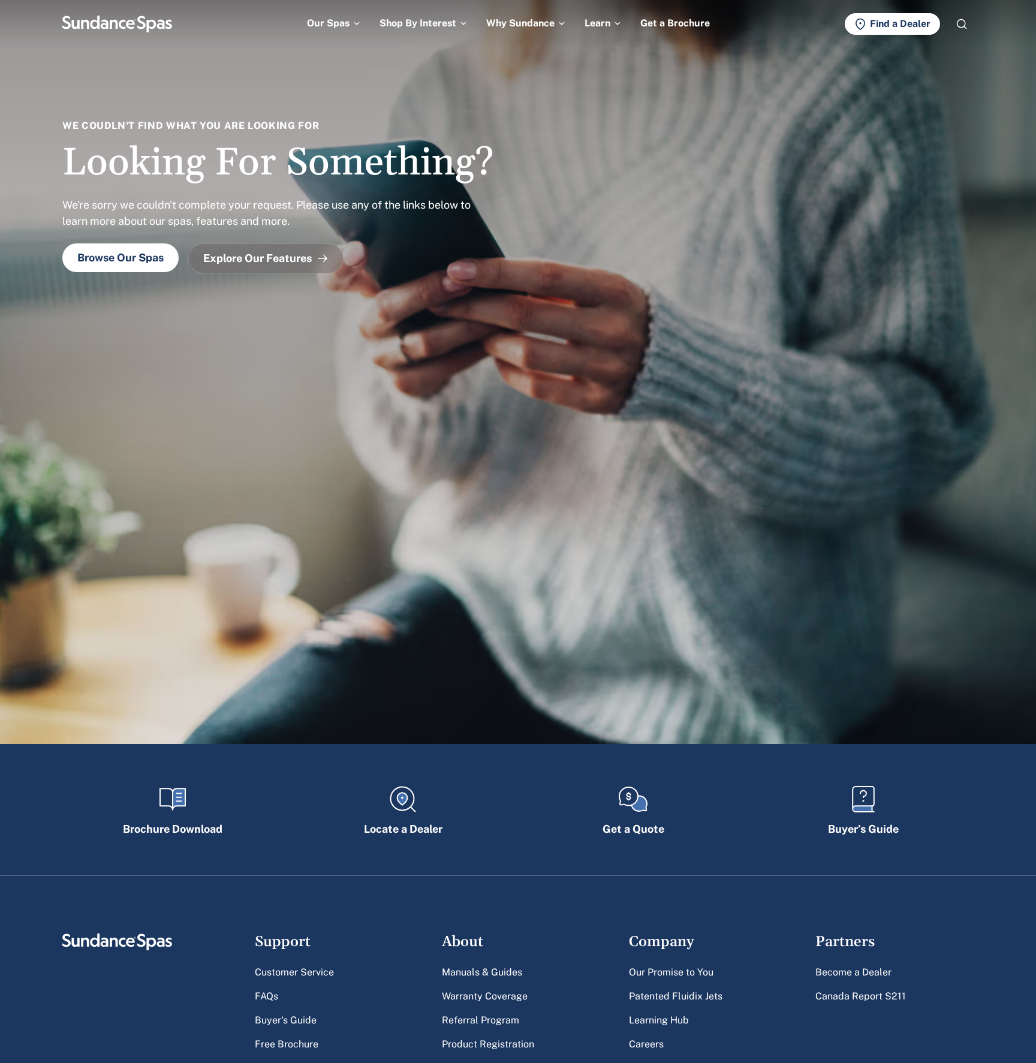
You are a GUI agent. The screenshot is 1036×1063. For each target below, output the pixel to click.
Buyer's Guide (286, 1020)
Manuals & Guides (482, 972)
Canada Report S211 (860, 996)
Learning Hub (659, 1020)
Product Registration (488, 1044)
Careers (646, 1044)
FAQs (266, 996)
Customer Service (294, 972)
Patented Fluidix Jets (675, 996)
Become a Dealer (853, 972)
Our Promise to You (671, 972)
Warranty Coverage (485, 996)
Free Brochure (286, 1044)
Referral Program (480, 1020)
